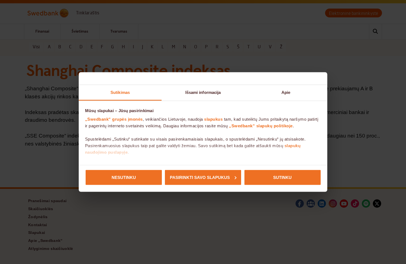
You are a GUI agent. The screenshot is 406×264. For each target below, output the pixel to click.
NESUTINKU (124, 177)
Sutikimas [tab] (120, 92)
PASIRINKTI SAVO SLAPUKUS (200, 177)
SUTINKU (282, 177)
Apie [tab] (285, 92)
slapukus (213, 119)
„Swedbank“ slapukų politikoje (261, 125)
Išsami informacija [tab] (203, 92)
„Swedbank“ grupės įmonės (114, 119)
